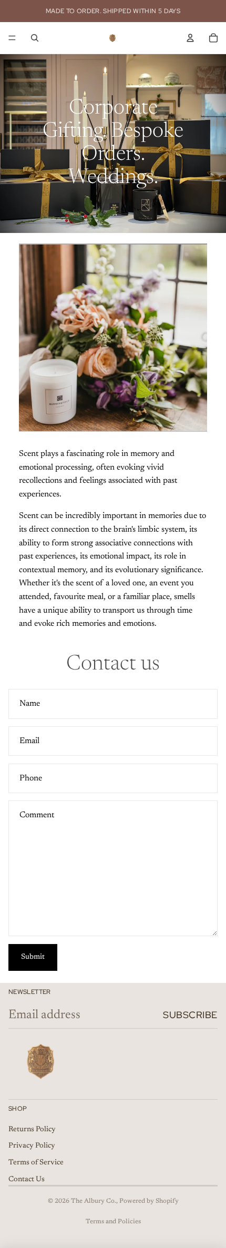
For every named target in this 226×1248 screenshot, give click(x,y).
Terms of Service (36, 1162)
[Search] (34, 37)
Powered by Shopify (149, 1201)
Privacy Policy (31, 1146)
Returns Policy (32, 1129)
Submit (33, 957)
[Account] (190, 37)
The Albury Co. (93, 1201)
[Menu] (12, 38)
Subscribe (190, 1015)
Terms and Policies (113, 1222)
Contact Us (26, 1179)
